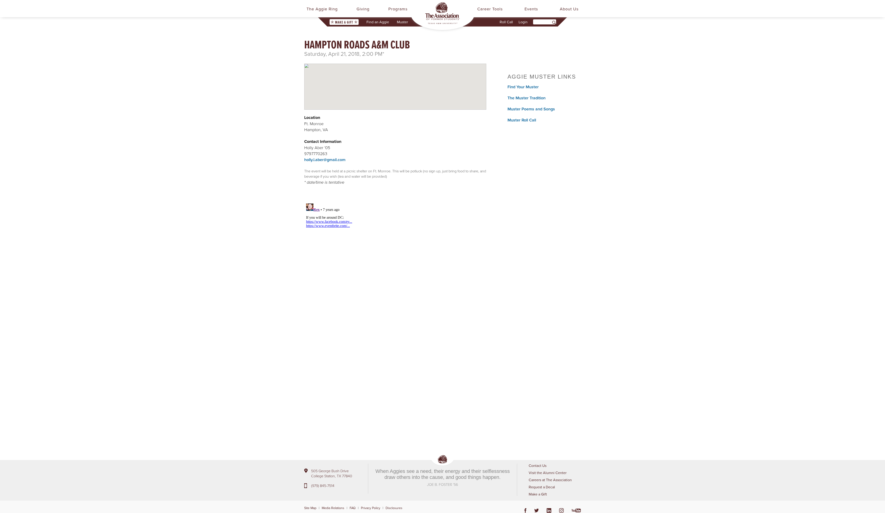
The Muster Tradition (526, 98)
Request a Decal (542, 486)
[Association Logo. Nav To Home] (442, 13)
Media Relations (333, 508)
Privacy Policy (370, 508)
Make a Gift (344, 22)
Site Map (310, 508)
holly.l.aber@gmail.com (324, 159)
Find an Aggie (377, 21)
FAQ (353, 508)
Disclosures (394, 508)
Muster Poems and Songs (531, 109)
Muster (402, 21)
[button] (395, 83)
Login (523, 21)
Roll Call (506, 21)
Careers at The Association (550, 479)
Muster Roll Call (521, 120)
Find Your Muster (523, 87)
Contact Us (537, 465)
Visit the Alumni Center (547, 472)
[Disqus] (395, 259)
